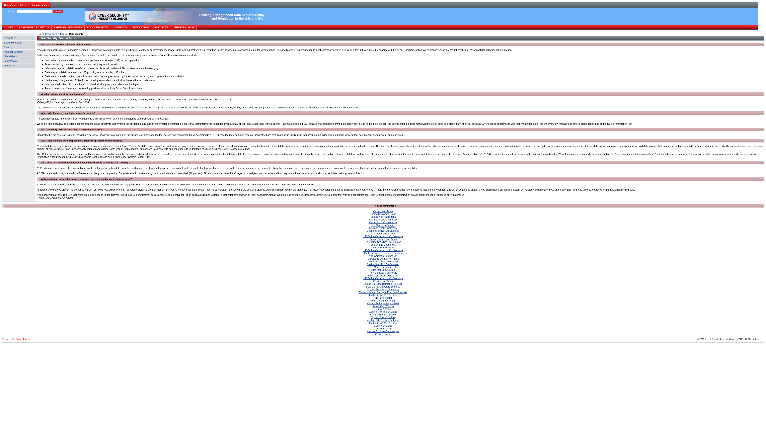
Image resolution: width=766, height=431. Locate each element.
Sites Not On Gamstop (383, 270)
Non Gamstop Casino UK (383, 272)
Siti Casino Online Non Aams (383, 258)
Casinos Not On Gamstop (383, 219)
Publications (141, 27)
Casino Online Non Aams (383, 239)
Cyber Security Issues (56, 34)
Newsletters (10, 56)
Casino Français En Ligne (383, 311)
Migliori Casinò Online (383, 317)
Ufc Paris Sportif (383, 298)
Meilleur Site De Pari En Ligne (383, 320)
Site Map (16, 339)
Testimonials (11, 61)
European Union (184, 27)
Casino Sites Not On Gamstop (383, 230)
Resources (161, 27)
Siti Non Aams (383, 309)
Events (7, 47)
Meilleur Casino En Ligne (383, 295)
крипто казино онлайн (383, 300)
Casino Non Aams (383, 211)
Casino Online (383, 334)
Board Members (12, 42)
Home (40, 34)
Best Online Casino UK (383, 244)
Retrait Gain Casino (383, 306)
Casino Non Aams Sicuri (383, 214)
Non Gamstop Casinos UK (383, 256)
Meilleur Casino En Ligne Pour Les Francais (383, 292)
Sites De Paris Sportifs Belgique (383, 286)
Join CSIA (9, 65)
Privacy (27, 339)
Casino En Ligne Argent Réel (383, 303)
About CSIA (10, 38)
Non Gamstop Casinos (383, 225)
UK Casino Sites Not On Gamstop (383, 242)
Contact (6, 339)
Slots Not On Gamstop (383, 247)
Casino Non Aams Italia (383, 217)
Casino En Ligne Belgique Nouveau (383, 284)
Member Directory (13, 51)
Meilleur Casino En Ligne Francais (383, 253)
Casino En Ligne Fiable (383, 314)
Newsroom (120, 27)
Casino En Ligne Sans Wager (383, 331)
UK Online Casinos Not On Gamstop (383, 236)
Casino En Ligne (383, 325)
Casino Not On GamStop (34, 27)
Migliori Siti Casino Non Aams (383, 289)
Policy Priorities (97, 27)
